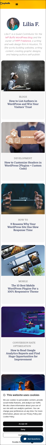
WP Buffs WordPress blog (18, 37)
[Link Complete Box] (23, 89)
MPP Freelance (23, 40)
